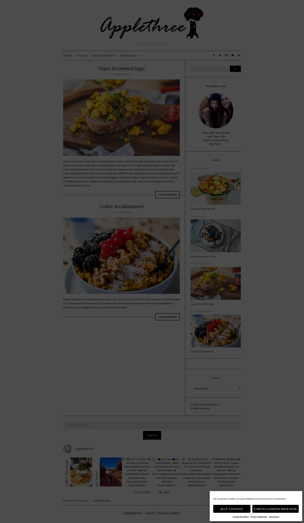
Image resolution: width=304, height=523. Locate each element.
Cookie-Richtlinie (241, 516)
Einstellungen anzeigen (275, 508)
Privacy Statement (259, 516)
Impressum (274, 516)
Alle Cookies (232, 508)
